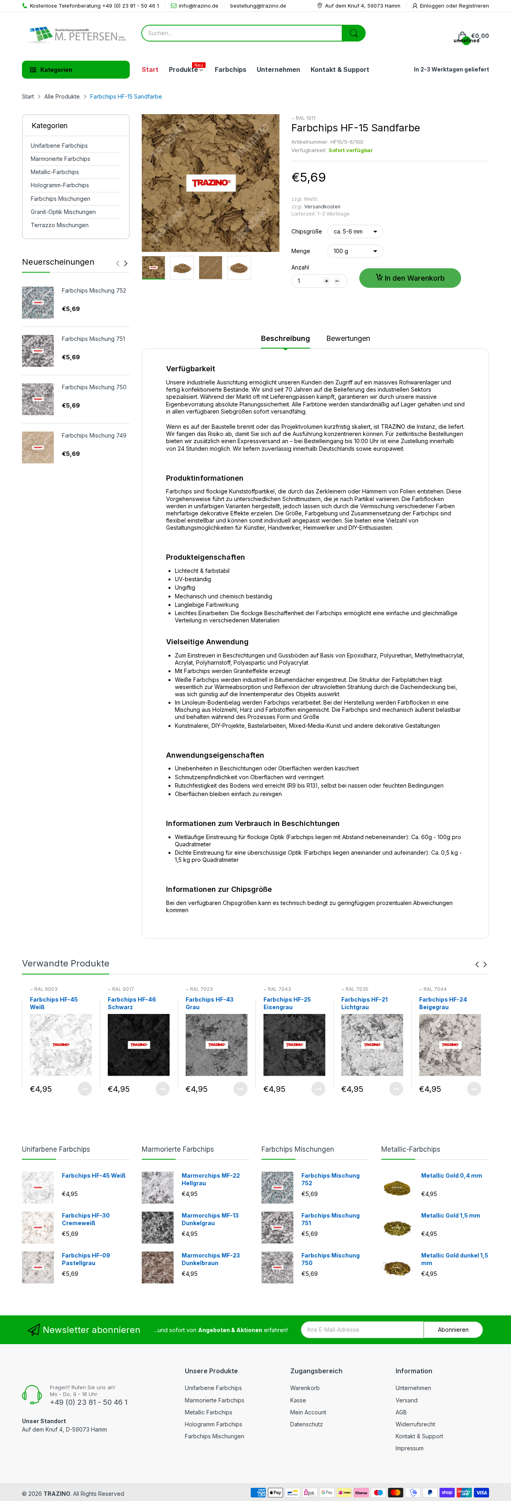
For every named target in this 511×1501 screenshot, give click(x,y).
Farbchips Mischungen (297, 1149)
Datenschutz (306, 1424)
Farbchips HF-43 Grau (210, 1003)
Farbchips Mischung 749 (94, 435)
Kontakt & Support (419, 1436)
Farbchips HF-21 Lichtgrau (364, 1003)
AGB (401, 1412)
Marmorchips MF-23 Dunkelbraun (211, 1259)
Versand (407, 1400)
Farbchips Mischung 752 (94, 290)
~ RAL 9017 (121, 989)
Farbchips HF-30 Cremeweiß (86, 1219)
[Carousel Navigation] (122, 263)
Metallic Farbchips (208, 1412)
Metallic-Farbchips (410, 1149)
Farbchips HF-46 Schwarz (132, 1003)
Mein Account (308, 1412)
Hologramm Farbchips (213, 1424)
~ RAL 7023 (199, 989)
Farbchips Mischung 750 (94, 387)
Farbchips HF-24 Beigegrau (443, 1003)
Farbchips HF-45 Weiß (54, 1003)
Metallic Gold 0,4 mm (451, 1175)
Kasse (298, 1400)
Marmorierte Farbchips (178, 1149)
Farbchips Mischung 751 (93, 338)
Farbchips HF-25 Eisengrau (287, 1003)
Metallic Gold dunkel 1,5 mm (454, 1259)
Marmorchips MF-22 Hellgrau (211, 1179)
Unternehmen (413, 1387)
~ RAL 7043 (277, 989)
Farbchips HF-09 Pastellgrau (86, 1259)
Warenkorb (305, 1387)
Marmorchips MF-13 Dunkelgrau (210, 1219)
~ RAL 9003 (43, 989)
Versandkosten (322, 207)
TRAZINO (57, 1493)
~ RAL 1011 (303, 118)
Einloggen (433, 5)
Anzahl (300, 267)
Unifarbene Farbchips (56, 1149)
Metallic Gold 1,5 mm (450, 1215)
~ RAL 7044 (433, 989)
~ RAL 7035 (354, 989)
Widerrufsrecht (415, 1424)
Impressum (410, 1448)
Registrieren (474, 5)
